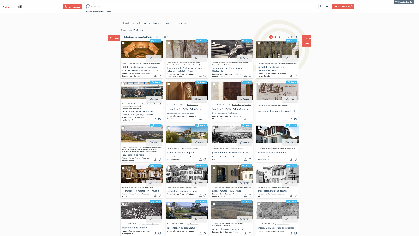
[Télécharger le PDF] (157, 75)
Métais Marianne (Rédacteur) (135, 65)
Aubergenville (263, 163)
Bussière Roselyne (194, 105)
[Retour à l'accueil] (7, 6)
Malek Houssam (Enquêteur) (153, 154)
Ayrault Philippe (217, 232)
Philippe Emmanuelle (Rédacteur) (136, 110)
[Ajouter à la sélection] (162, 75)
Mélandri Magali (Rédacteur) (134, 154)
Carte (306, 44)
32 (288, 37)
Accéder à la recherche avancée (98, 11)
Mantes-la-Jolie (220, 76)
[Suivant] (292, 37)
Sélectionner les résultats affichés (142, 37)
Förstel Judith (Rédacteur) (177, 65)
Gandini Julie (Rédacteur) (240, 62)
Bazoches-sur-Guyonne (136, 76)
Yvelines (149, 74)
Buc (215, 163)
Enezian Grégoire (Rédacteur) (135, 108)
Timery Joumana (281, 106)
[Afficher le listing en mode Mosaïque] (169, 37)
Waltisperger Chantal (196, 62)
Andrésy (174, 120)
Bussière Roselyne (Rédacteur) (221, 65)
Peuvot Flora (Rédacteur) (194, 65)
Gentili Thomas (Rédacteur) (134, 156)
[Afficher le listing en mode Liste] (173, 37)
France (129, 74)
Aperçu (157, 58)
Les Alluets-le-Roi (178, 76)
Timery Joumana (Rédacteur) (284, 151)
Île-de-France (139, 74)
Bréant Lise (227, 232)
